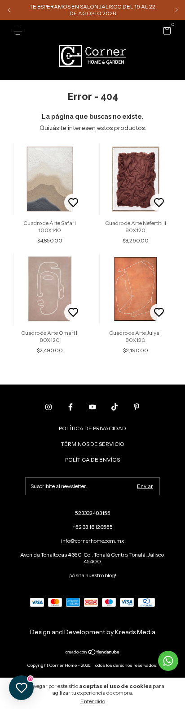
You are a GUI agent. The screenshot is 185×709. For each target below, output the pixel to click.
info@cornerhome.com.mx (92, 540)
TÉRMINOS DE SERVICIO (92, 444)
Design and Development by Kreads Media (92, 632)
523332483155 (92, 513)
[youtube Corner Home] (92, 407)
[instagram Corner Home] (48, 407)
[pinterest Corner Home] (136, 407)
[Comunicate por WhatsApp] (168, 661)
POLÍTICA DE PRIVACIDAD (92, 428)
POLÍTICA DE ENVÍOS (92, 459)
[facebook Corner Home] (70, 407)
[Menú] (19, 31)
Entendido (92, 701)
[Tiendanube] (93, 653)
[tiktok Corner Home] (114, 407)
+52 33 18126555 (92, 526)
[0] (165, 32)
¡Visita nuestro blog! (92, 575)
